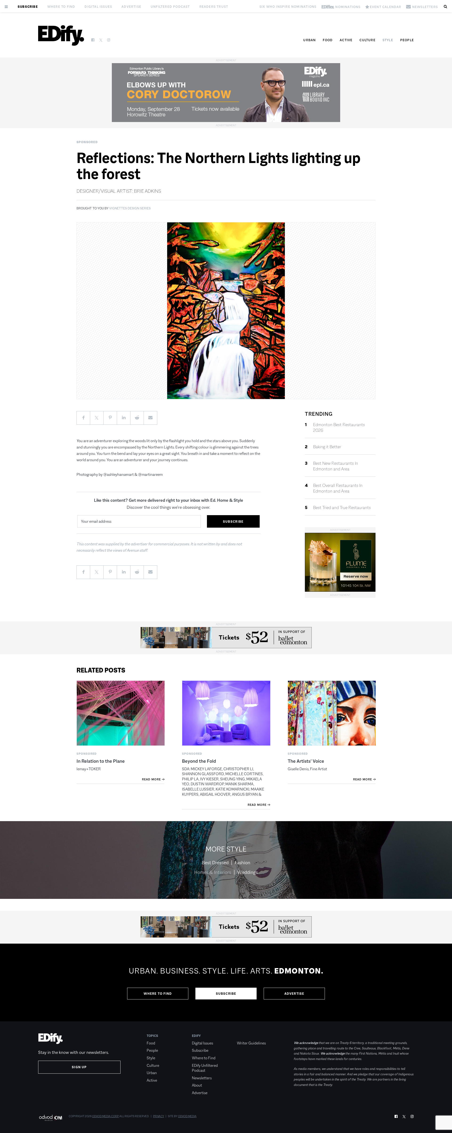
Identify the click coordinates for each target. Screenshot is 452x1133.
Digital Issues (98, 6)
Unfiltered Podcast (170, 6)
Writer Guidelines (251, 1043)
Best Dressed (215, 863)
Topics (152, 1036)
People (407, 40)
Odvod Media (187, 1116)
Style (388, 40)
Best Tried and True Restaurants (342, 507)
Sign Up (79, 1067)
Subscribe (28, 6)
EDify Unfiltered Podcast (205, 1068)
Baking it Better (327, 447)
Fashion (242, 863)
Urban (309, 40)
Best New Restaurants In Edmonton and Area (335, 466)
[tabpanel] (226, 982)
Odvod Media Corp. (105, 1116)
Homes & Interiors (212, 872)
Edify (196, 1036)
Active (346, 40)
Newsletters (202, 1078)
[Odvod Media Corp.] (50, 1117)
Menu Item (245, 1036)
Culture (367, 40)
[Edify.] (61, 35)
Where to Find (61, 6)
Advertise (131, 6)
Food (328, 40)
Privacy (158, 1116)
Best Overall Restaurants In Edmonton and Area (338, 488)
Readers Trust (213, 6)
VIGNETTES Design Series (130, 208)
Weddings (247, 872)
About (197, 1085)
